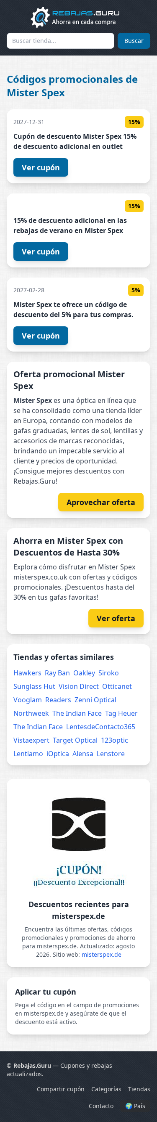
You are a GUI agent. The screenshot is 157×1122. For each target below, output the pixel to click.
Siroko (108, 672)
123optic (114, 740)
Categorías (106, 1089)
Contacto (101, 1106)
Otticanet (117, 686)
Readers (58, 699)
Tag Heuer (121, 713)
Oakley (84, 672)
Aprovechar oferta (101, 502)
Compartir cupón (61, 1089)
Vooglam (27, 699)
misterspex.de (101, 954)
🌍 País (135, 1106)
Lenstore (111, 753)
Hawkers (27, 672)
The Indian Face (77, 713)
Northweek (31, 713)
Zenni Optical (95, 699)
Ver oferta (116, 618)
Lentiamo (28, 753)
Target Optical (75, 740)
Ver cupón (41, 167)
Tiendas (139, 1089)
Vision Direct (79, 686)
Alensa (82, 753)
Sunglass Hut (34, 686)
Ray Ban (57, 672)
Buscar (134, 41)
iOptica (57, 753)
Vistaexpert (31, 740)
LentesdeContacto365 (100, 726)
